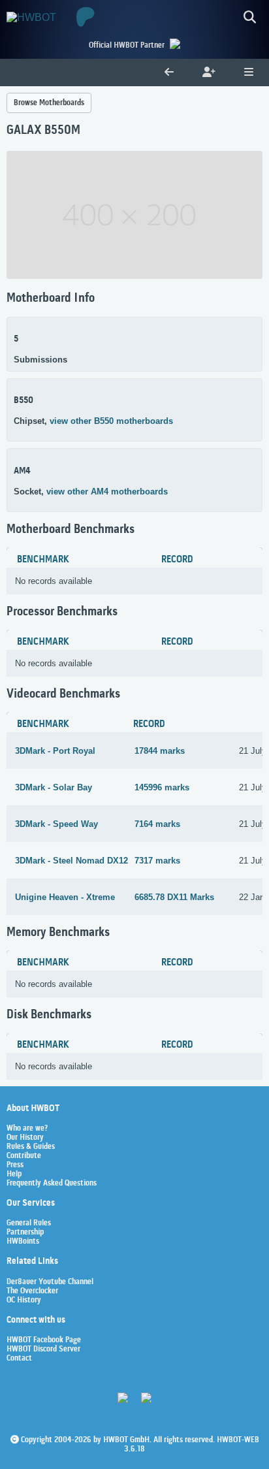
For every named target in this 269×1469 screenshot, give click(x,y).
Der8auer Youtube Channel (50, 1282)
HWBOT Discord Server (43, 1349)
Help (14, 1174)
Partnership (25, 1232)
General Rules (29, 1223)
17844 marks (159, 751)
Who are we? (27, 1128)
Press (15, 1165)
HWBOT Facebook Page (44, 1340)
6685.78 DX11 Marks (174, 897)
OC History (24, 1300)
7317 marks (157, 860)
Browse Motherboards (49, 103)
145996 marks (161, 787)
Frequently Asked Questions (52, 1183)
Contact (19, 1358)
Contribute (24, 1156)
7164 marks (157, 824)
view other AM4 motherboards (107, 491)
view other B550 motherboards (111, 421)
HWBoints (23, 1241)
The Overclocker (32, 1291)
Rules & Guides (31, 1147)
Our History (25, 1137)
